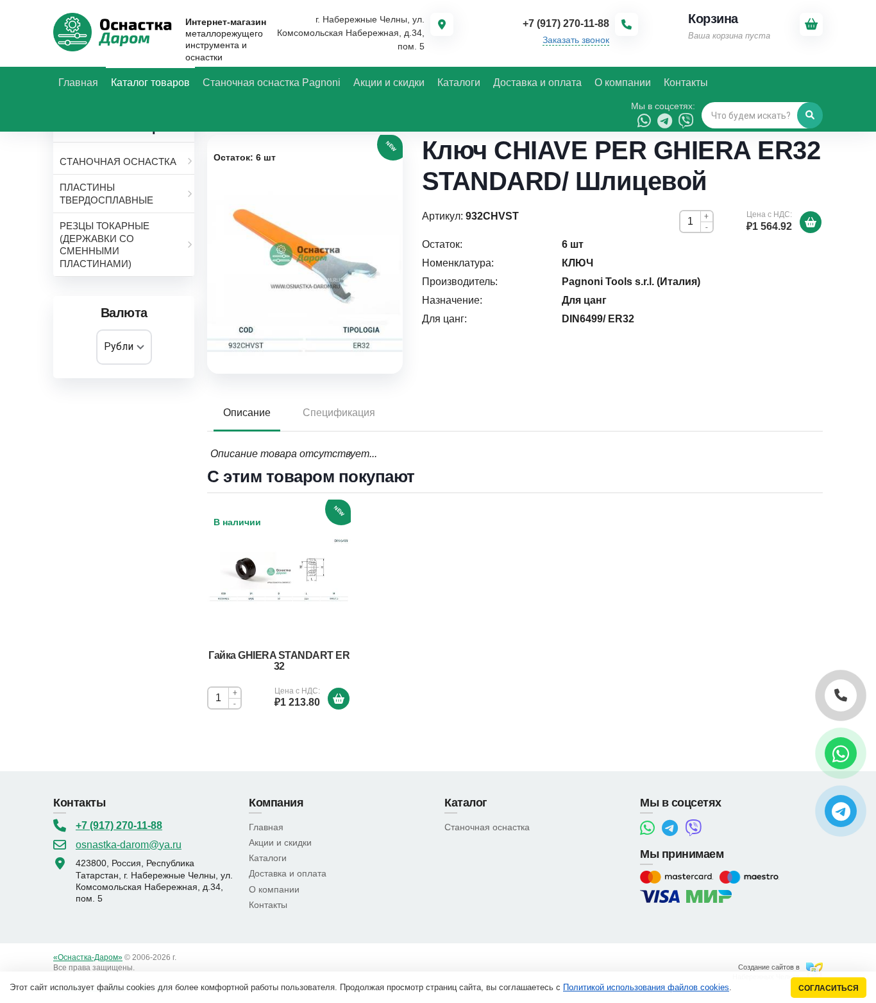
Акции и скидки (280, 842)
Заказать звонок (576, 40)
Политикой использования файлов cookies (646, 987)
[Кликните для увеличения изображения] (305, 254)
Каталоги (268, 858)
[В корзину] (810, 222)
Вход (146, 967)
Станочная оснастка (487, 827)
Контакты (268, 905)
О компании (274, 889)
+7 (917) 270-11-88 (119, 825)
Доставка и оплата (287, 873)
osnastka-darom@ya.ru (128, 844)
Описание (247, 412)
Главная (266, 827)
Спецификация (339, 412)
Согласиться (828, 988)
